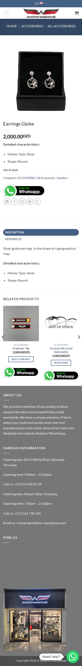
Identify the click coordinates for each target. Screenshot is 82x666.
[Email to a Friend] (22, 201)
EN (37, 3)
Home (12, 26)
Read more (61, 362)
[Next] (78, 345)
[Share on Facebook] (14, 201)
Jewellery (62, 178)
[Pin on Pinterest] (29, 201)
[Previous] (3, 345)
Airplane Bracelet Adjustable (61, 350)
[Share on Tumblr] (37, 201)
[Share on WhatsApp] (7, 201)
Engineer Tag (21, 348)
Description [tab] (14, 232)
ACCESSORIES (32, 26)
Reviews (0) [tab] (13, 239)
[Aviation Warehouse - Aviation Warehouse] (41, 13)
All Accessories (61, 26)
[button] (7, 13)
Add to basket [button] (21, 359)
